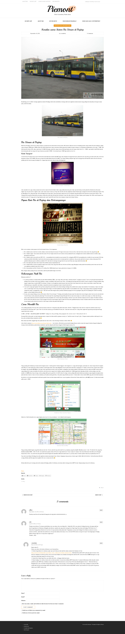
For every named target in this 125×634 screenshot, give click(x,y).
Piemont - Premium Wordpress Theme (96, 624)
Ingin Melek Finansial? (70, 21)
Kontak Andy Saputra (44, 1)
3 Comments (90, 33)
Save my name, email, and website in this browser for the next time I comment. (43, 603)
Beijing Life (58, 25)
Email (23, 597)
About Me (25, 1)
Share (22, 471)
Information (66, 25)
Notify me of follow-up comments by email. (33, 610)
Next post (98, 495)
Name (23, 593)
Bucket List (33, 1)
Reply (101, 510)
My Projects (56, 1)
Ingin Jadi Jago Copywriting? (91, 21)
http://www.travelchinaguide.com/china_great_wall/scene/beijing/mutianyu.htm (51, 552)
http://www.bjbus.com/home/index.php (41, 323)
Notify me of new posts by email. (31, 612)
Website (23, 600)
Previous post (28, 495)
